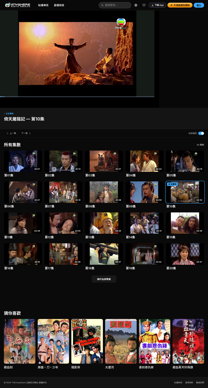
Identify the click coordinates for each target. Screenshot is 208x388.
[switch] (201, 133)
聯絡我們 (200, 382)
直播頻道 (59, 5)
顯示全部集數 (104, 279)
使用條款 (189, 382)
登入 (199, 5)
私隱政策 (178, 382)
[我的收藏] (144, 5)
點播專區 (43, 5)
